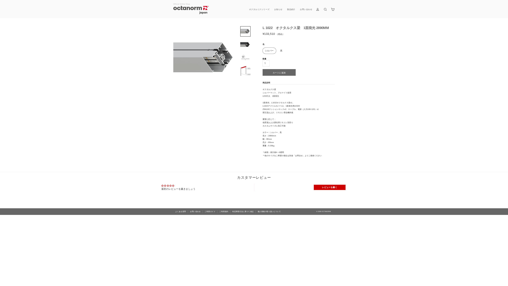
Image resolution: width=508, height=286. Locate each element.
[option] (206, 59)
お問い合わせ (306, 9)
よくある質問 (180, 212)
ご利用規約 (223, 212)
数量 (264, 59)
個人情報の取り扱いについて (269, 212)
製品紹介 (291, 9)
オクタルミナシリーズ (259, 9)
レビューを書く (329, 187)
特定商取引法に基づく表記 (243, 212)
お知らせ (278, 9)
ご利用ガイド (210, 212)
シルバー (269, 51)
